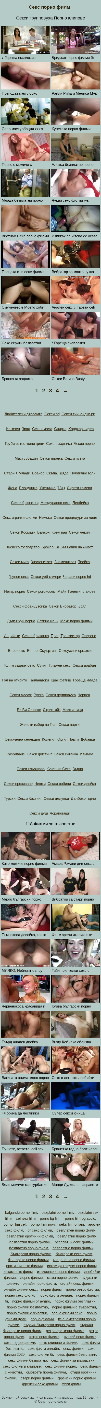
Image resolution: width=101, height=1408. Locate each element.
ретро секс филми (44, 1337)
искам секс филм (18, 1271)
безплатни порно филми (29, 1242)
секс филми (73, 1348)
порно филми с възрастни (74, 1307)
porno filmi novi (43, 1224)
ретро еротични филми (65, 1331)
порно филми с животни (27, 1313)
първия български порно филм (49, 1325)
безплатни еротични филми (29, 1236)
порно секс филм (19, 1295)
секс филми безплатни (76, 1354)
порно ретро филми (82, 1289)
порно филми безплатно (27, 1307)
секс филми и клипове (22, 1366)
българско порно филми (28, 1260)
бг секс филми (39, 1230)
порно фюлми (42, 1319)
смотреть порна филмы (46, 1372)
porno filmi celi (14, 1224)
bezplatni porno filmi (57, 1212)
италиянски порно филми (58, 1271)
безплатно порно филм (28, 1248)
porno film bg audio (80, 1218)
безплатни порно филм (76, 1236)
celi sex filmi (26, 1218)
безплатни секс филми (74, 1242)
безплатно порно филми (72, 1248)
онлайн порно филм (39, 1283)
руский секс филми (80, 1337)
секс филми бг (41, 1354)
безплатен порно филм (75, 1230)
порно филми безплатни (74, 1301)
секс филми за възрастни (72, 1360)
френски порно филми (77, 1378)
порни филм (51, 1289)
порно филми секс (66, 1313)
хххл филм (71, 1384)
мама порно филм (62, 1277)
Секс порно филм (49, 7)
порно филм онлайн (55, 1295)
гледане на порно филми (74, 1260)
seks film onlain (71, 1224)
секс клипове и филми (58, 1342)
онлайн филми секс (20, 1289)
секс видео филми (19, 1342)
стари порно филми (37, 1378)
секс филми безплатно (27, 1360)
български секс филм (74, 1254)
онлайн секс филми (76, 1283)
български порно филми (31, 1254)
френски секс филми (40, 1384)
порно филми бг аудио (31, 1301)
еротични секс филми (24, 1266)
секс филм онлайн (43, 1348)
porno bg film (50, 1218)
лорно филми (31, 1277)
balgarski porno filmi (21, 1212)
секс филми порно (60, 1366)
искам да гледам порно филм (72, 1266)
